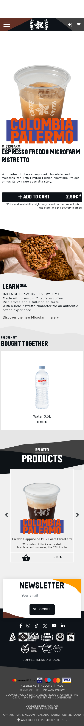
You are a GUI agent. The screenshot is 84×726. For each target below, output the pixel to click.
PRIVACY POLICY (54, 690)
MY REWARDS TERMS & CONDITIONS (48, 698)
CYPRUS (8, 715)
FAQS (59, 686)
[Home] (39, 24)
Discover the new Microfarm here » (31, 317)
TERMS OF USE (29, 690)
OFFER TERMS (69, 695)
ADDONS (46, 686)
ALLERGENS (28, 686)
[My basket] (79, 24)
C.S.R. (16, 698)
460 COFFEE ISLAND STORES (43, 720)
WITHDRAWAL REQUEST (44, 695)
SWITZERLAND (71, 715)
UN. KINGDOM (25, 715)
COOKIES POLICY (17, 695)
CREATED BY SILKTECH (42, 708)
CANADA (43, 715)
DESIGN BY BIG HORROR (42, 706)
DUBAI (55, 715)
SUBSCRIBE (42, 609)
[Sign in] (70, 25)
